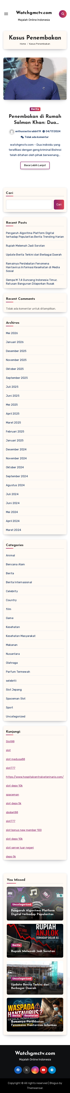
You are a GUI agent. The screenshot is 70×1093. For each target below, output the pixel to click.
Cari (9, 193)
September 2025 (17, 377)
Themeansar (35, 1088)
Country (11, 600)
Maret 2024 (13, 530)
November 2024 (16, 458)
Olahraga (12, 662)
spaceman (12, 794)
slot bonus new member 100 (24, 830)
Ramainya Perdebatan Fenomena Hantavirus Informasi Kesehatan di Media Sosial (33, 267)
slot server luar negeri (20, 847)
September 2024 (17, 476)
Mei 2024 (12, 512)
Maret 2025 (13, 422)
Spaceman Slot (16, 698)
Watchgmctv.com (34, 13)
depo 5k (11, 856)
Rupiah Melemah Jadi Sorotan (25, 245)
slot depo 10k (14, 785)
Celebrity (12, 591)
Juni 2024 (13, 503)
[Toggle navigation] (6, 14)
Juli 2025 (12, 386)
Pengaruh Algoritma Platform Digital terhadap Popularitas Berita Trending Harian (35, 234)
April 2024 (13, 521)
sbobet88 (12, 812)
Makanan (12, 645)
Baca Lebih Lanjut (35, 165)
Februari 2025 (15, 431)
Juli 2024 (12, 494)
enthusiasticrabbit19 (28, 131)
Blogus (54, 1083)
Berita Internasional (19, 582)
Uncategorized (15, 716)
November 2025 (16, 360)
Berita (35, 109)
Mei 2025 (12, 404)
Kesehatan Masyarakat (21, 636)
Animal (10, 555)
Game (9, 618)
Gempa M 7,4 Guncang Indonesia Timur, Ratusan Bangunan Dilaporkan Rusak (31, 281)
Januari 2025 (14, 440)
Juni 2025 (12, 395)
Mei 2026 (12, 333)
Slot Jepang (14, 689)
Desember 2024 (16, 449)
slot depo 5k (13, 803)
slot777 (10, 768)
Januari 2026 (15, 342)
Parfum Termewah (18, 671)
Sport (9, 707)
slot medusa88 (15, 759)
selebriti (11, 680)
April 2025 (12, 413)
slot (8, 750)
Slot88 (10, 741)
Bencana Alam (15, 564)
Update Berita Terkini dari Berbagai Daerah (34, 254)
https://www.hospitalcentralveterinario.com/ (35, 777)
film (8, 609)
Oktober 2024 (15, 467)
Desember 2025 (16, 351)
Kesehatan (13, 627)
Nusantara (13, 653)
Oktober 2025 (15, 369)
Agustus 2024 (15, 485)
